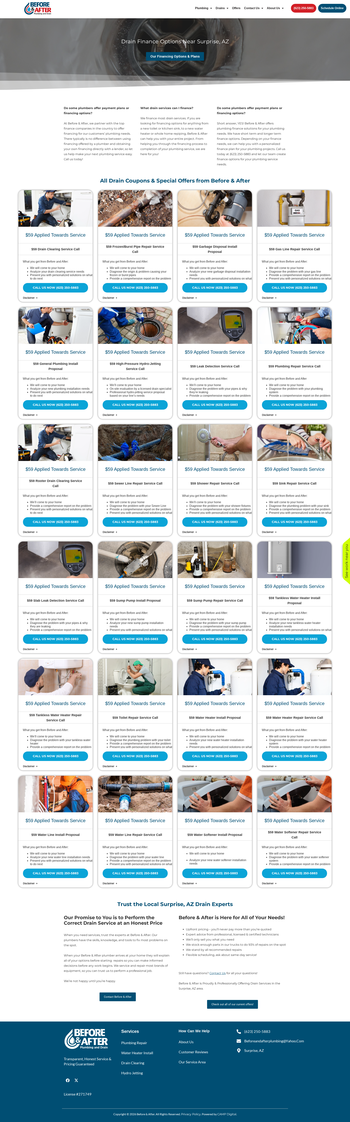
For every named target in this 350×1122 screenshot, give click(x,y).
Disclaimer (29, 297)
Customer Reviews (193, 1052)
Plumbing (201, 8)
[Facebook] (67, 1080)
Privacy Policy (191, 1114)
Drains (220, 8)
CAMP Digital (226, 1114)
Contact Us (252, 8)
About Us (273, 8)
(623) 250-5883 (240, 154)
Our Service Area (192, 1062)
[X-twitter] (76, 1080)
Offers (236, 8)
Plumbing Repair (134, 1043)
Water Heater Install (137, 1053)
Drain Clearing (132, 1063)
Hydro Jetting (132, 1073)
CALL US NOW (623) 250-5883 (55, 287)
